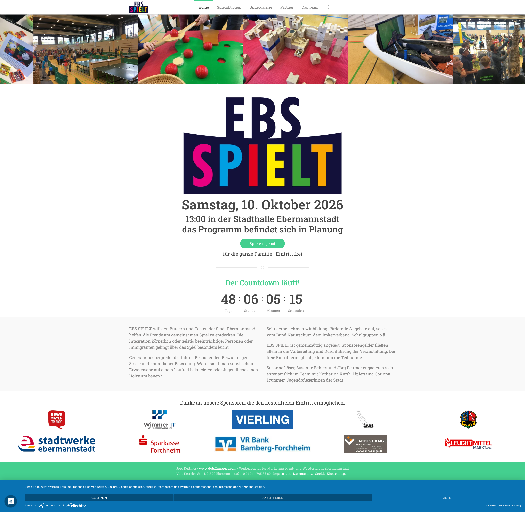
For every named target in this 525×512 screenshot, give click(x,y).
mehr (446, 498)
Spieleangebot (262, 243)
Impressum (282, 473)
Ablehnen (99, 498)
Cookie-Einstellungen (332, 473)
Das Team (310, 7)
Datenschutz (303, 473)
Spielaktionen (229, 7)
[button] (329, 7)
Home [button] (204, 7)
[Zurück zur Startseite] (138, 7)
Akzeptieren (272, 498)
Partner (286, 7)
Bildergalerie (261, 7)
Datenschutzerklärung (510, 505)
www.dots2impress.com (217, 468)
